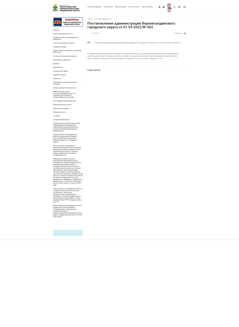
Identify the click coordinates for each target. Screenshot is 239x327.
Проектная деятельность (63, 34)
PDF (88, 42)
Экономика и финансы (62, 60)
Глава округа (108, 7)
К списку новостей (93, 70)
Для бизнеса (58, 67)
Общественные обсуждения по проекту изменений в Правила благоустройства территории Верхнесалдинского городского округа (65, 138)
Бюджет (56, 64)
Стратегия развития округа (64, 43)
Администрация (120, 7)
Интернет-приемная (94, 7)
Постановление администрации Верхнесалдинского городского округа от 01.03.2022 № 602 (137, 43)
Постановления (147, 7)
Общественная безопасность (64, 88)
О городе (56, 116)
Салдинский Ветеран (61, 120)
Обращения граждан (61, 108)
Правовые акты (59, 112)
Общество (57, 78)
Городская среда (59, 47)
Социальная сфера (60, 71)
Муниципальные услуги (62, 105)
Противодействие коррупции (64, 101)
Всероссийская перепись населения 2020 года (67, 51)
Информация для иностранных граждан (65, 83)
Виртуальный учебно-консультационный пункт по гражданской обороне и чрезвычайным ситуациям (64, 94)
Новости (56, 30)
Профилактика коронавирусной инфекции (65, 38)
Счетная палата (133, 7)
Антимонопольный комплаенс (65, 56)
